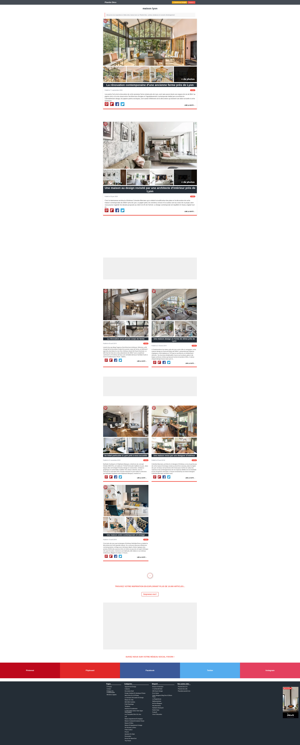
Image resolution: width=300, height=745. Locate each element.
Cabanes (127, 689)
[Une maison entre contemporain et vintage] (125, 516)
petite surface (128, 729)
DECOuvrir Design (157, 691)
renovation (128, 736)
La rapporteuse (156, 699)
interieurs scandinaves (131, 708)
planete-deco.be (182, 689)
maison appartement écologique (134, 718)
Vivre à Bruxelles (157, 714)
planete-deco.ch (183, 686)
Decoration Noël (129, 691)
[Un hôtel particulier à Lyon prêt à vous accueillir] (125, 436)
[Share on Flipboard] (112, 105)
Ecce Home (155, 693)
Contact (109, 689)
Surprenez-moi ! (150, 594)
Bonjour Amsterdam (157, 686)
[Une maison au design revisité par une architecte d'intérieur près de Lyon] (150, 168)
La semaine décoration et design (134, 697)
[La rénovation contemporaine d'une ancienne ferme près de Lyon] (150, 65)
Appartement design (130, 686)
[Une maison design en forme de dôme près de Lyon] (174, 319)
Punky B (154, 712)
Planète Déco (110, 2)
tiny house (128, 740)
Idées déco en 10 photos (132, 695)
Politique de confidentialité (111, 691)
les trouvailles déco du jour (133, 714)
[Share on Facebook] (117, 105)
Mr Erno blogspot (157, 703)
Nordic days (155, 710)
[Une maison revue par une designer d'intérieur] (174, 436)
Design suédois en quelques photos (135, 693)
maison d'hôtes (129, 723)
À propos (109, 686)
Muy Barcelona (156, 705)
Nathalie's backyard (157, 707)
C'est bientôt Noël (157, 689)
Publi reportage (129, 704)
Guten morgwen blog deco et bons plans (162, 696)
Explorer (191, 2)
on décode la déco (130, 727)
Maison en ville (129, 699)
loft (126, 716)
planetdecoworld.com (184, 691)
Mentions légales (111, 694)
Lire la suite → (190, 105)
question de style (130, 734)
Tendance (127, 706)
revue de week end (130, 738)
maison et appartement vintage (133, 725)
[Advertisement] (150, 268)
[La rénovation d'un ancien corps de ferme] (125, 319)
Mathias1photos (156, 701)
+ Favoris (179, 2)
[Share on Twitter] (123, 105)
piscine (127, 732)
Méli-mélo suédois (130, 702)
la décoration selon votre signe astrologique (134, 711)
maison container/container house (134, 721)
